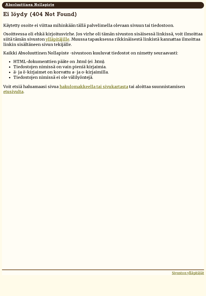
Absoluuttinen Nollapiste (29, 5)
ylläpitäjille (57, 39)
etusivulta (13, 91)
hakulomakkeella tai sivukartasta (94, 86)
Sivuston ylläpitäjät (188, 273)
